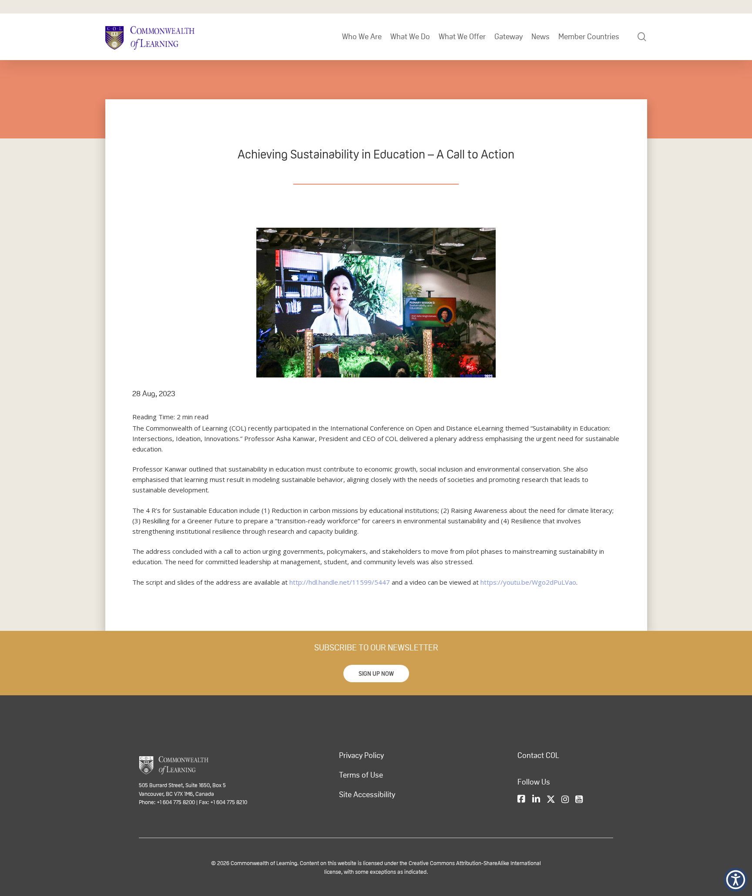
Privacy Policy (361, 755)
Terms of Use (361, 775)
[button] (376, 673)
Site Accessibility (367, 794)
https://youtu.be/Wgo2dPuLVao (528, 582)
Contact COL (538, 755)
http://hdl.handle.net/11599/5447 (339, 582)
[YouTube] (579, 799)
